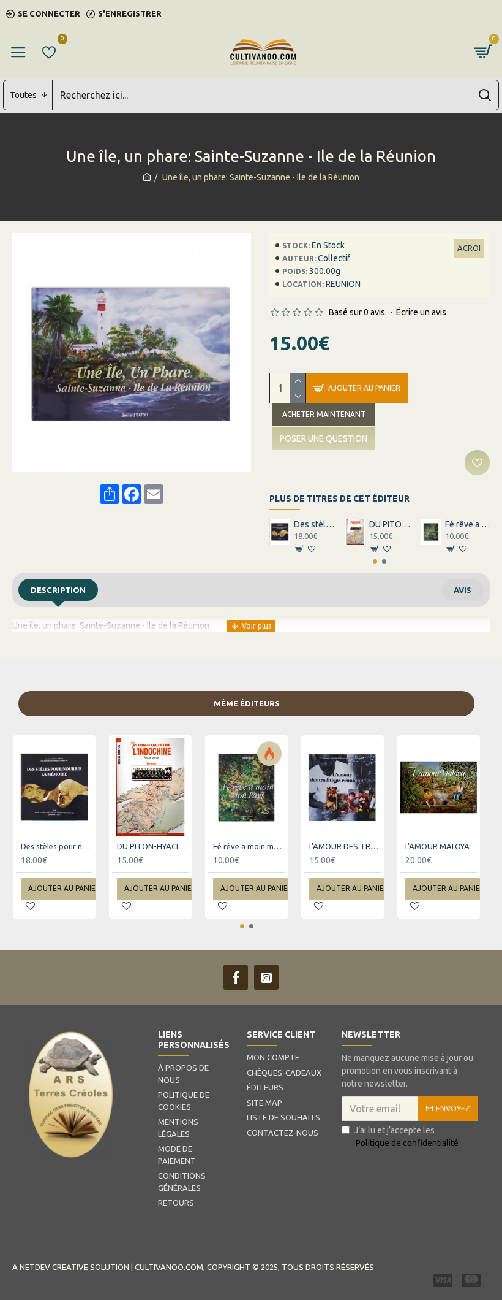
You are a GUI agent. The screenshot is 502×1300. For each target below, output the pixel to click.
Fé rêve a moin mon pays (467, 524)
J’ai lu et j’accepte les (406, 1136)
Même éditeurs (247, 703)
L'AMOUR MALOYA (437, 846)
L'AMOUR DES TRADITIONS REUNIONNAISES (345, 846)
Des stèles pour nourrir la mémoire (316, 524)
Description (58, 590)
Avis (462, 590)
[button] (375, 561)
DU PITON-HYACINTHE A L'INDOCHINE (391, 524)
